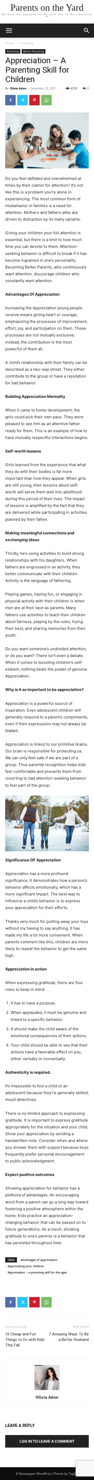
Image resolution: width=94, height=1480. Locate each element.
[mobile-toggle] (9, 31)
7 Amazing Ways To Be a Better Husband (69, 1337)
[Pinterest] (34, 100)
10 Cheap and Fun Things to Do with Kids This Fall (24, 1339)
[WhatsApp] (46, 100)
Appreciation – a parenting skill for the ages (37, 1272)
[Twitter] (22, 100)
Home (9, 43)
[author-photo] (47, 1390)
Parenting (26, 43)
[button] (86, 31)
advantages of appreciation (38, 1260)
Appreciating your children (26, 1266)
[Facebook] (10, 100)
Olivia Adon (18, 88)
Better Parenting (33, 51)
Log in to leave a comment (47, 1441)
